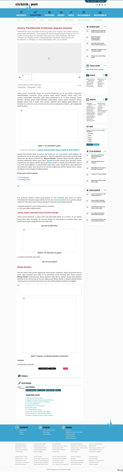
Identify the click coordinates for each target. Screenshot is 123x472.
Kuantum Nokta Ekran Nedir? (35, 398)
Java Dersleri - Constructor (22, 462)
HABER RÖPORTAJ (21, 15)
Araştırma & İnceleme (30, 20)
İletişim (22, 434)
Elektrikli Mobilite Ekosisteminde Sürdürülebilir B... (96, 38)
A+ (80, 85)
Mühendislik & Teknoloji (54, 20)
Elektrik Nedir (92, 446)
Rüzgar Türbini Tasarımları (59, 456)
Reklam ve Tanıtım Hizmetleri (74, 432)
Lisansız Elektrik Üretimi (40, 447)
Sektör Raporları (98, 20)
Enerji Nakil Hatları (94, 462)
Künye (21, 432)
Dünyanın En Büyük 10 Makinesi (101, 85)
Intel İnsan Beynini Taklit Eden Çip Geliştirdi (39, 413)
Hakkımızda (23, 430)
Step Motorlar (55, 451)
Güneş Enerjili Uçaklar (40, 444)
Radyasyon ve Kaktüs (95, 451)
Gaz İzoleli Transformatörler (59, 458)
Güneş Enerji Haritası (39, 446)
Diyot (39, 87)
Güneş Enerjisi (31, 87)
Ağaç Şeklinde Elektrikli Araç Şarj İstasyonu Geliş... (98, 201)
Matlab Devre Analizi (20, 460)
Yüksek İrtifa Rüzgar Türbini (41, 464)
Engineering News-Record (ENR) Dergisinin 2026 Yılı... (98, 31)
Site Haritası (46, 432)
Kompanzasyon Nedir (58, 447)
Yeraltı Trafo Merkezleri (40, 449)
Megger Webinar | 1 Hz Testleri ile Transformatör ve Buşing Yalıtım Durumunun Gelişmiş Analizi (91, 117)
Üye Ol (94, 1)
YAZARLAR (71, 15)
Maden (90, 139)
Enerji (89, 135)
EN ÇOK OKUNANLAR (95, 151)
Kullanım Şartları (70, 434)
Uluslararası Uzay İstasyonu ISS (36, 405)
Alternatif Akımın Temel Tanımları (97, 162)
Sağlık (90, 141)
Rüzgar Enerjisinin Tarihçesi (41, 462)
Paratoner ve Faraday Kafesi (96, 460)
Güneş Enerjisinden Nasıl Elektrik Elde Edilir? (58, 150)
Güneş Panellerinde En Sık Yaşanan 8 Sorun (98, 194)
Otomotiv (90, 133)
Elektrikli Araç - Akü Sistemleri (78, 446)
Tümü (18, 20)
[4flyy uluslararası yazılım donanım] (120, 470)
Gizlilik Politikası (70, 436)
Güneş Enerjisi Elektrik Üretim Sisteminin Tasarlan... (97, 156)
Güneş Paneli (21, 87)
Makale (42, 20)
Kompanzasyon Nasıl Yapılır (59, 446)
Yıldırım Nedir (18, 451)
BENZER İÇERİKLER (94, 190)
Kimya (90, 137)
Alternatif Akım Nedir (76, 464)
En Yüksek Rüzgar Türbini (34, 409)
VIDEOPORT (92, 100)
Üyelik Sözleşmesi (71, 438)
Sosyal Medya (47, 434)
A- (77, 85)
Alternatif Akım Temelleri (77, 462)
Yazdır (58, 390)
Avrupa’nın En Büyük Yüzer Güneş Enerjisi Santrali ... (98, 220)
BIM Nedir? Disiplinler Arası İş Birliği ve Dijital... (98, 50)
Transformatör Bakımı (57, 462)
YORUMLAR (24, 376)
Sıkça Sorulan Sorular (49, 430)
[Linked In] (102, 5)
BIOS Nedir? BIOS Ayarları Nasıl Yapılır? (98, 181)
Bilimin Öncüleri (69, 20)
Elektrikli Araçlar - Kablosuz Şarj (79, 447)
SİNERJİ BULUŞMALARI (100, 15)
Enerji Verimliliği (93, 458)
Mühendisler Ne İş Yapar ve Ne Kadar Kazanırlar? (98, 168)
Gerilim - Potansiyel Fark (95, 444)
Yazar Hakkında (31, 390)
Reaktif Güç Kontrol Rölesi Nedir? (98, 56)
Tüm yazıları (41, 390)
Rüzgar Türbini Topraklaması (41, 460)
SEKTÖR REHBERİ (49, 15)
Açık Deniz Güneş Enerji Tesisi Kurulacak (38, 402)
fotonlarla (43, 100)
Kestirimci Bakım (93, 464)
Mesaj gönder (50, 390)
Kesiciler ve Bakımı (76, 456)
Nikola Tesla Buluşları (21, 446)
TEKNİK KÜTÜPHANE (35, 15)
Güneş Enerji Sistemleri (21, 449)
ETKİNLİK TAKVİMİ (94, 66)
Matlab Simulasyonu (20, 464)
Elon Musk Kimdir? (32, 407)
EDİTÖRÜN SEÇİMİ (94, 27)
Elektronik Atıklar (38, 451)
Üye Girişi (101, 1)
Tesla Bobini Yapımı (20, 444)
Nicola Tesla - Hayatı (20, 447)
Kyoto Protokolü (38, 456)
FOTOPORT (92, 75)
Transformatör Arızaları (58, 460)
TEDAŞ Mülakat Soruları (95, 449)
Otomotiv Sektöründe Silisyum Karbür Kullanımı (40, 415)
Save (66, 368)
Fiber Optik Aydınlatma (76, 444)
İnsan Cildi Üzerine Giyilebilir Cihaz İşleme (38, 411)
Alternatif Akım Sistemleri (77, 460)
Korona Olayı (74, 451)
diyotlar (49, 160)
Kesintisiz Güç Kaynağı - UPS (97, 447)
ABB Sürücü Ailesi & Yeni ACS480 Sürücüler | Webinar (102, 113)
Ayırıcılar (73, 458)
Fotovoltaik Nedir (75, 449)
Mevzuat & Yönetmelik (83, 20)
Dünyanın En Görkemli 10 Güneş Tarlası (90, 85)
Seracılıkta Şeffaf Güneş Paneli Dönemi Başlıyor (98, 213)
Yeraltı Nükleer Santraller (58, 449)
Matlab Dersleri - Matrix (21, 456)
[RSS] (105, 5)
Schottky (60, 198)
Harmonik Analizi (93, 456)
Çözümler (68, 430)
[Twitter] (99, 5)
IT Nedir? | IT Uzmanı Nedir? (98, 174)
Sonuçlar (96, 144)
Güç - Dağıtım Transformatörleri (60, 464)
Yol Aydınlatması (56, 444)
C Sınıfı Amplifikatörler (33, 404)
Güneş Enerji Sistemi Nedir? (41, 458)
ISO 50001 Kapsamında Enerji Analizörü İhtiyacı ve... (99, 44)
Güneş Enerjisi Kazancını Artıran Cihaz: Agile (98, 207)
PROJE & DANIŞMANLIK (83, 15)
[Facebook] (97, 5)
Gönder (89, 144)
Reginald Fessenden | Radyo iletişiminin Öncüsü (40, 400)
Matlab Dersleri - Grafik (21, 458)
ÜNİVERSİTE (61, 15)
